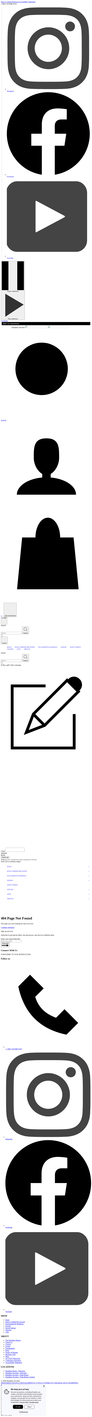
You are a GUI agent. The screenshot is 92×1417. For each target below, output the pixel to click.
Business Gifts (10, 1354)
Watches (8, 1330)
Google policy (34, 1402)
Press (7, 1350)
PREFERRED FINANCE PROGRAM (15, 1383)
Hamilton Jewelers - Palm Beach (16, 1375)
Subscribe (16, 939)
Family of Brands (11, 1352)
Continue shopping (7, 927)
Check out (5, 857)
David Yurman (10, 1328)
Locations (4, 321)
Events (7, 1346)
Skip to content (6, 2)
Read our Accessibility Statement (23, 2)
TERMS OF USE (50, 1383)
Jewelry (8, 1326)
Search (3, 625)
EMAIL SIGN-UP (63, 1383)
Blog (7, 1356)
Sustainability (10, 1348)
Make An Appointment (11, 323)
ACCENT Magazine (12, 1358)
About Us (8, 1342)
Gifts (7, 1332)
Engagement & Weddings (14, 1324)
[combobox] (11, 633)
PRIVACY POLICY (36, 1383)
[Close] (44, 1386)
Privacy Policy (24, 1402)
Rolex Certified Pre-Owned (15, 1322)
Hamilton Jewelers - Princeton (16, 1373)
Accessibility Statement (13, 1363)
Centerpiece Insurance (13, 1361)
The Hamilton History (13, 1340)
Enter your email (7, 939)
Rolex (7, 1320)
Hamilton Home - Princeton (15, 1371)
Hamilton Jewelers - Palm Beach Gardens (20, 1377)
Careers (8, 1344)
